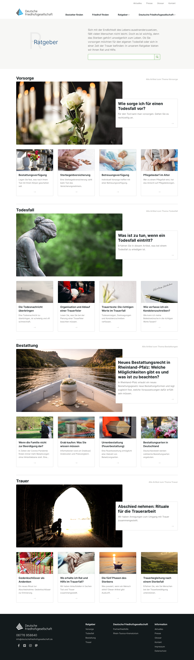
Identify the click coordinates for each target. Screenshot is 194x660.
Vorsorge (89, 629)
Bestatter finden (74, 14)
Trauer (88, 642)
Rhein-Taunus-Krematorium (125, 633)
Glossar (160, 3)
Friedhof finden (100, 14)
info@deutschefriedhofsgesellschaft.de (34, 639)
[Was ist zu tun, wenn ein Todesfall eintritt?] (69, 244)
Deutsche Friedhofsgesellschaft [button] (156, 14)
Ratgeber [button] (123, 14)
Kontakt (172, 3)
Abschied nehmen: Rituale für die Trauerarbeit (143, 509)
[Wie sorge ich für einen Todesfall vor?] (69, 112)
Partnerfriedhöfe (120, 629)
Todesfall (89, 633)
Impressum (160, 646)
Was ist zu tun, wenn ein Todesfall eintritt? (141, 238)
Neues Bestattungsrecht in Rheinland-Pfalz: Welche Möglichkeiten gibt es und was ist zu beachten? (144, 369)
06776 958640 (26, 635)
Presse (149, 3)
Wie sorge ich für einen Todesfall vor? (140, 106)
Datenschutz (160, 651)
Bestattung (90, 638)
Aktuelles (137, 3)
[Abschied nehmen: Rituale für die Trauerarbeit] (69, 515)
